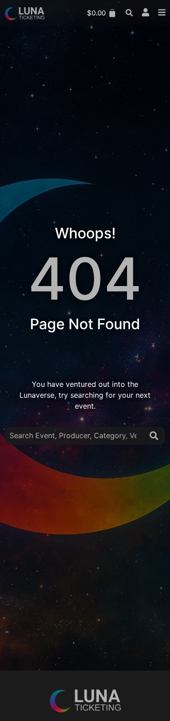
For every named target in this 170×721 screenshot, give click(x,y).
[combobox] (75, 435)
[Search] (155, 435)
